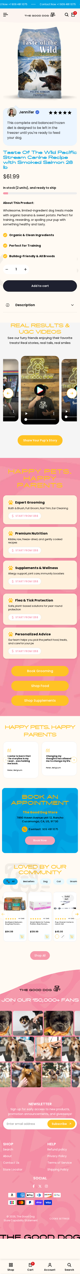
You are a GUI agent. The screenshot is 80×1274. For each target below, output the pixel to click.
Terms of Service (59, 1163)
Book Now (40, 840)
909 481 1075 (50, 829)
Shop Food (40, 685)
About (7, 1156)
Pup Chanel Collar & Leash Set (64, 923)
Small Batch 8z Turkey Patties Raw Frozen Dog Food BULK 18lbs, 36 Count (40, 923)
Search (8, 1149)
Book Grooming (40, 671)
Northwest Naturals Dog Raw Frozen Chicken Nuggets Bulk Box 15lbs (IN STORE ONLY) (13, 923)
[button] (40, 390)
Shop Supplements (40, 700)
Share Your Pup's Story (40, 440)
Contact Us (11, 1163)
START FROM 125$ (26, 516)
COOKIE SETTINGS (59, 1218)
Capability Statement (24, 1220)
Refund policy (57, 1149)
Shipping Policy (58, 1169)
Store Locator (12, 1169)
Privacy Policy (57, 1156)
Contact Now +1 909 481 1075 (58, 4)
